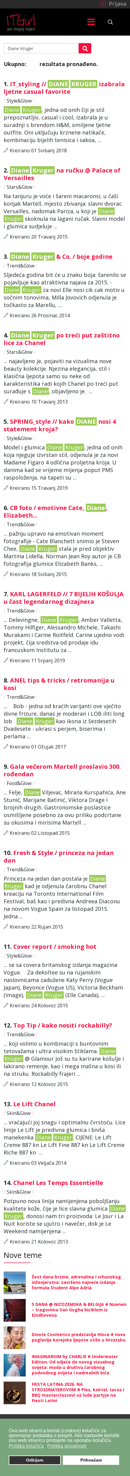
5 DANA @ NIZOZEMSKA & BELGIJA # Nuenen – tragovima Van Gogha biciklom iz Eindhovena (79, 1309)
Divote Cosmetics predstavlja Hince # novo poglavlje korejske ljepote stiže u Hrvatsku (78, 1337)
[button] (112, 3)
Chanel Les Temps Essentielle (59, 1183)
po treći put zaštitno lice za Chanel (62, 339)
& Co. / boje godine (62, 256)
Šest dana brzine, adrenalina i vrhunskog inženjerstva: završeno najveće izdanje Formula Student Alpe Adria (76, 1282)
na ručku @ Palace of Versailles (62, 174)
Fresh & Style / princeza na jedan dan (59, 856)
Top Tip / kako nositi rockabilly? (63, 1025)
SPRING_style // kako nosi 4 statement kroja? (60, 425)
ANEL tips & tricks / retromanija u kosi (59, 684)
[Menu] (91, 22)
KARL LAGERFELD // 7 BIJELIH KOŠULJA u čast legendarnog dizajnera (64, 598)
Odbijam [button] (34, 1460)
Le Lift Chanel (35, 1104)
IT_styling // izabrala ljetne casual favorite (64, 88)
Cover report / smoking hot (55, 946)
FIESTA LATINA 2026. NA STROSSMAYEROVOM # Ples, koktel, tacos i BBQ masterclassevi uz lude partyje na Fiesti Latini (78, 1392)
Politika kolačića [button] (26, 1446)
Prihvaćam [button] (91, 1460)
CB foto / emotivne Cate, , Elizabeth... (56, 511)
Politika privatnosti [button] (66, 1446)
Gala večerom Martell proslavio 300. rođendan (62, 770)
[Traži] (85, 48)
